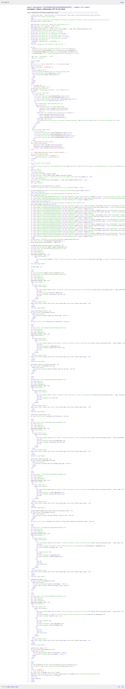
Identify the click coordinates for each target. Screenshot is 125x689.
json (122, 686)
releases (76, 7)
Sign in (122, 2)
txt (119, 686)
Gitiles (8, 686)
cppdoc (87, 7)
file (57, 12)
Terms (16, 686)
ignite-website (37, 7)
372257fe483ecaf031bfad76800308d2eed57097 (57, 7)
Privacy (12, 686)
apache (29, 7)
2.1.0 (82, 7)
